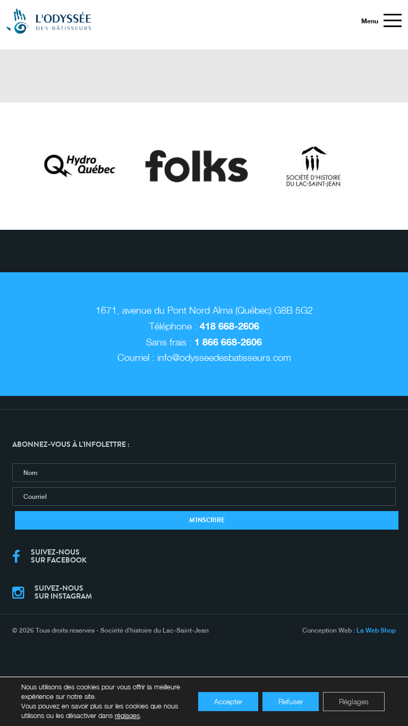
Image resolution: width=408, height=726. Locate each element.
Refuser (290, 701)
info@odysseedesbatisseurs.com (224, 357)
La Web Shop (376, 630)
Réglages (354, 701)
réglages (127, 716)
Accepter (228, 701)
